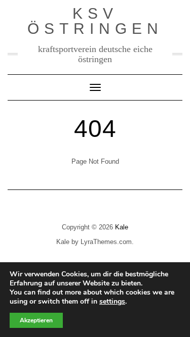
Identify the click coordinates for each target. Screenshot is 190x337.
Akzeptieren (36, 320)
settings (112, 301)
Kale (121, 227)
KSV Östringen (95, 21)
